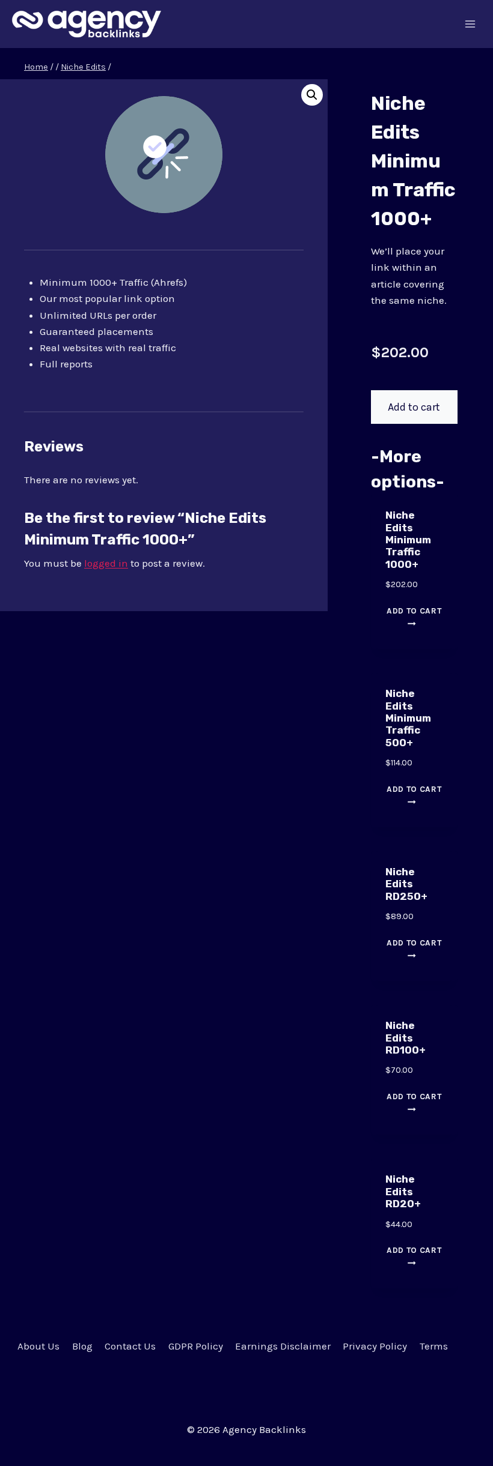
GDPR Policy (195, 1346)
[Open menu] (470, 23)
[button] (312, 95)
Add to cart (414, 407)
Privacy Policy (375, 1346)
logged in (106, 563)
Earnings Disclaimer (283, 1346)
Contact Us (130, 1346)
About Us (38, 1346)
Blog (82, 1346)
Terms (434, 1346)
